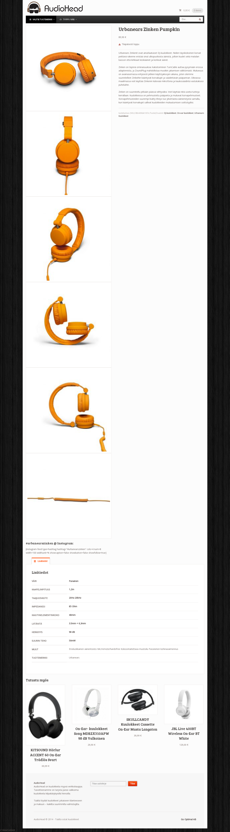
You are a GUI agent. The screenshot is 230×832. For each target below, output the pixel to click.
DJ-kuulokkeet (170, 113)
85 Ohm (73, 606)
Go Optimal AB (188, 819)
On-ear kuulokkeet (185, 113)
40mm (72, 614)
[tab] (41, 561)
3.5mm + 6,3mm (77, 623)
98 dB (72, 631)
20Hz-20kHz (75, 597)
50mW (72, 640)
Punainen (73, 581)
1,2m (71, 589)
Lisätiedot (42, 561)
